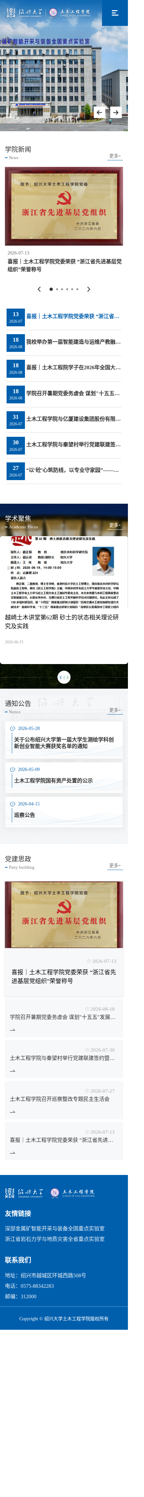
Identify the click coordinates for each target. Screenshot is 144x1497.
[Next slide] (116, 112)
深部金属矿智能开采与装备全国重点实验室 (55, 1228)
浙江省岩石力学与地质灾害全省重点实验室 (55, 1239)
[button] (39, 289)
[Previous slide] (99, 112)
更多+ (115, 156)
